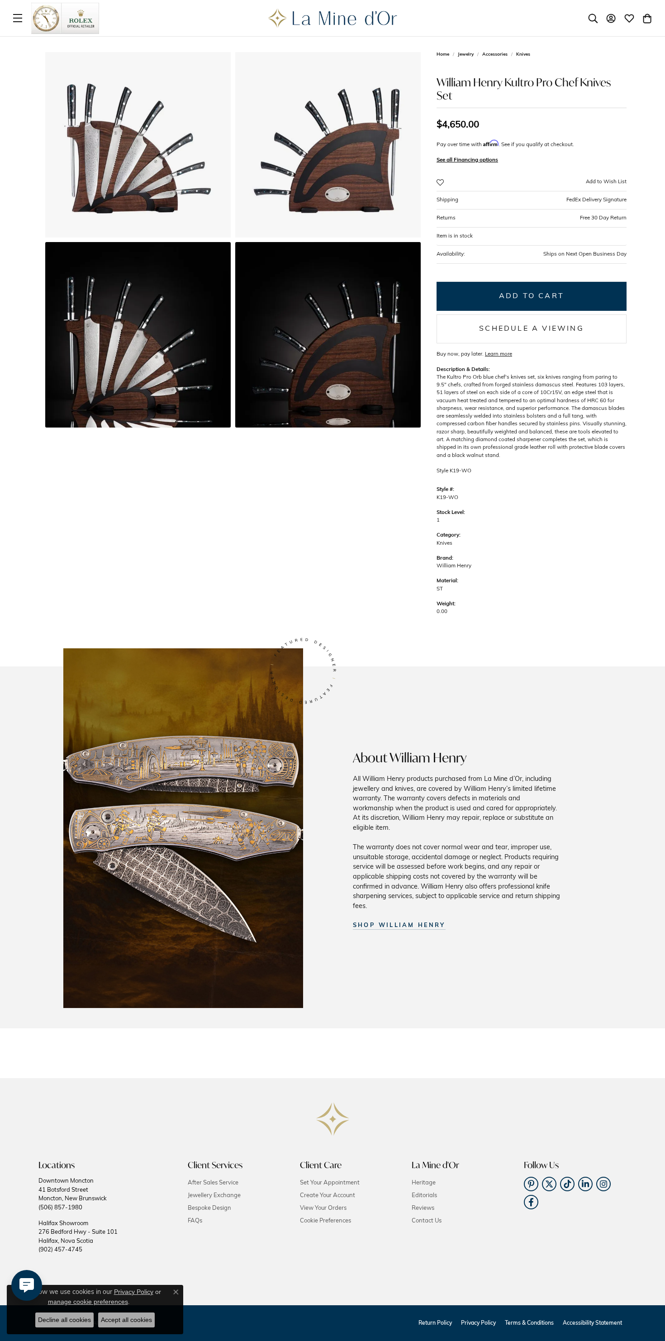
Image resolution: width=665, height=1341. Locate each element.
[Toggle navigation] (18, 18)
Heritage (424, 1183)
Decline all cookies (64, 1319)
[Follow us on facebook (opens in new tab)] (531, 1202)
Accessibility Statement (592, 1323)
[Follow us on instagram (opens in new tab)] (603, 1184)
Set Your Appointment (330, 1183)
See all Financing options (467, 160)
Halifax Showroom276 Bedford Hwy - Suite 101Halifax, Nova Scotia (78, 1237)
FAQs (195, 1221)
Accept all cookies (126, 1319)
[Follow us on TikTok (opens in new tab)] (567, 1184)
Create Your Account (327, 1195)
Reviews (423, 1208)
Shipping (532, 200)
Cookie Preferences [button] (325, 1221)
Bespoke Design (209, 1208)
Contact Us (427, 1221)
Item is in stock (455, 236)
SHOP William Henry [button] (399, 925)
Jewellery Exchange (214, 1195)
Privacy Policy (478, 1323)
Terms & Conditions (529, 1323)
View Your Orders (323, 1208)
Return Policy (435, 1323)
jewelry (466, 54)
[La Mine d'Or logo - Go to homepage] (332, 18)
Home (443, 54)
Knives (523, 54)
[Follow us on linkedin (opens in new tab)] (585, 1184)
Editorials (424, 1195)
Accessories (495, 54)
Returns (532, 218)
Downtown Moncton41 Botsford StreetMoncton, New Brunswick (72, 1194)
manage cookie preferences (88, 1301)
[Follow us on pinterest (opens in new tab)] (531, 1184)
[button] (593, 18)
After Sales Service (213, 1183)
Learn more (498, 354)
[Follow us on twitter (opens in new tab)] (549, 1184)
